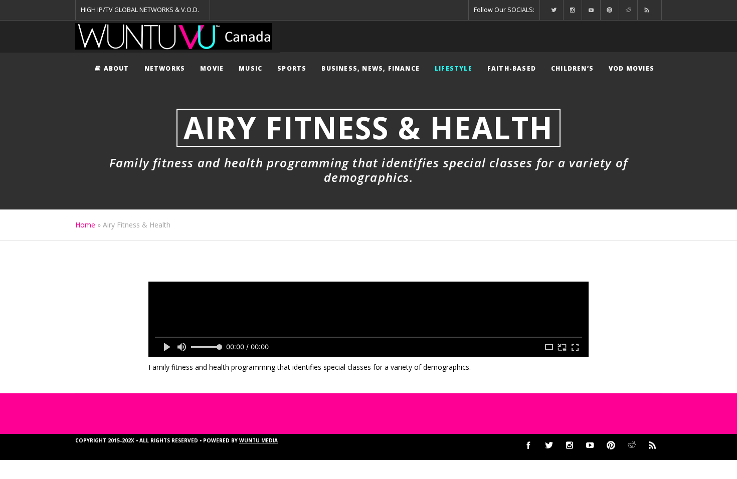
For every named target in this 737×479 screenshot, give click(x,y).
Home (85, 224)
